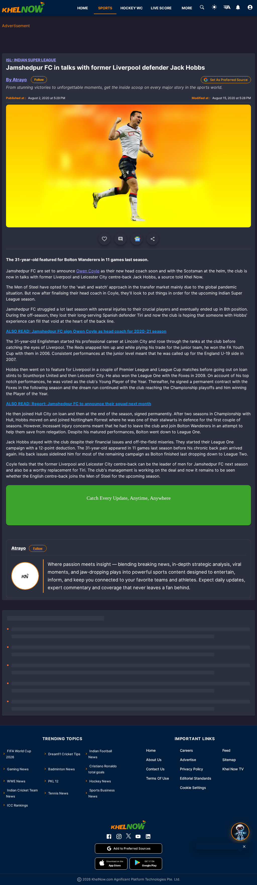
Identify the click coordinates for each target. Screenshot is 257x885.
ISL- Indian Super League (31, 60)
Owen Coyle (87, 270)
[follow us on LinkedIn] (148, 836)
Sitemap (229, 759)
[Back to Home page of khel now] (23, 8)
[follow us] (137, 239)
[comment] (120, 239)
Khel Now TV (233, 769)
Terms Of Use (157, 778)
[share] (153, 239)
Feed (226, 750)
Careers (186, 750)
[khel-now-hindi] (227, 8)
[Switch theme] (214, 8)
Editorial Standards (195, 778)
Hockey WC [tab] (131, 8)
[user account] (250, 8)
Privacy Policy (191, 769)
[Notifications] (238, 8)
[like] (104, 239)
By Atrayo (16, 79)
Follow (39, 79)
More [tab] (187, 8)
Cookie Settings (193, 787)
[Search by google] (202, 8)
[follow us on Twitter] (128, 836)
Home (151, 750)
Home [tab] (82, 8)
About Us (154, 759)
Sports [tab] (105, 8)
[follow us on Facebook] (109, 836)
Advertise (188, 759)
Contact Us (155, 769)
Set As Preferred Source (229, 80)
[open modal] (240, 832)
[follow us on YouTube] (138, 836)
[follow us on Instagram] (119, 836)
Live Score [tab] (161, 8)
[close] (244, 846)
